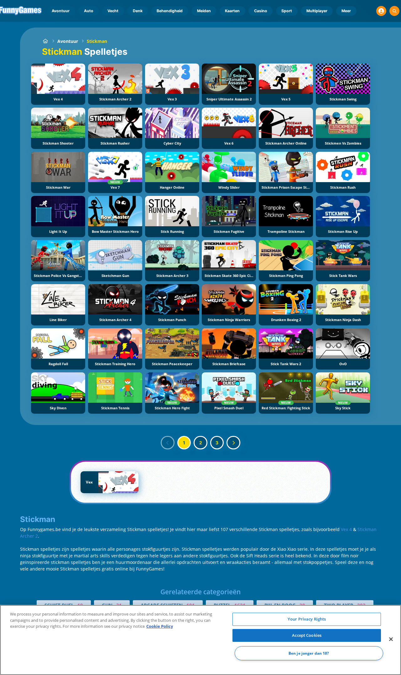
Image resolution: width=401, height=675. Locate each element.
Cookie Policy (159, 626)
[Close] (391, 639)
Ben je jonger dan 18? (309, 653)
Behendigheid (170, 10)
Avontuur (61, 10)
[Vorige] (167, 443)
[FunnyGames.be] (45, 41)
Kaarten (232, 10)
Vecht (112, 10)
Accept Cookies (306, 635)
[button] (381, 11)
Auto (88, 10)
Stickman (97, 41)
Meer (346, 10)
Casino (260, 10)
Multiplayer (316, 10)
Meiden (204, 10)
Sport (286, 10)
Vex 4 (346, 529)
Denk (138, 10)
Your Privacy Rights (307, 619)
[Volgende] (233, 443)
